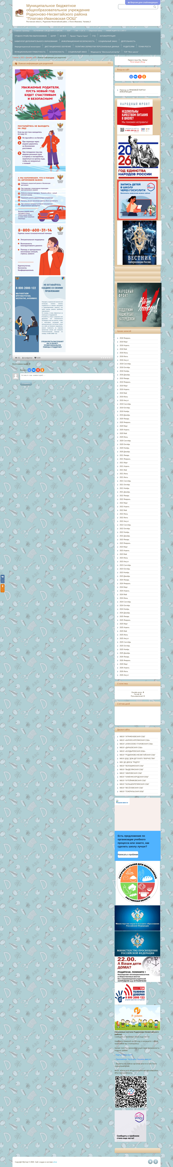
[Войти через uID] (29, 370)
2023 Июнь (124, 558)
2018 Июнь (124, 353)
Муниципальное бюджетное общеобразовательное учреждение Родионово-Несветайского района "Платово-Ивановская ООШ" (58, 12)
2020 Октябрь (125, 444)
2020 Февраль (125, 422)
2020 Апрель (124, 430)
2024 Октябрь (125, 605)
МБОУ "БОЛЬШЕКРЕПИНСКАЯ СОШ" (134, 784)
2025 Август (124, 638)
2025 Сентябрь (125, 642)
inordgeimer (28, 358)
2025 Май (123, 631)
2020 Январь (124, 419)
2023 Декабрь (125, 576)
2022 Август (124, 521)
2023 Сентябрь (125, 565)
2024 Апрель (124, 591)
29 (35, 57)
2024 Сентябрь (125, 602)
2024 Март (124, 587)
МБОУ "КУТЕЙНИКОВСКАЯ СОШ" (133, 780)
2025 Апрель (124, 627)
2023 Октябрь (125, 569)
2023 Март (124, 547)
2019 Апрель (124, 389)
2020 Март (124, 426)
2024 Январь (124, 580)
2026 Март (124, 664)
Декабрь (29, 57)
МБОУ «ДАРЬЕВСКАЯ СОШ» (131, 747)
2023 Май (123, 554)
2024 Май (123, 594)
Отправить (26, 383)
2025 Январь (124, 616)
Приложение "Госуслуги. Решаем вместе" (133, 1059)
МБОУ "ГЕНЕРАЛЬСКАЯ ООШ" (132, 791)
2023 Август (124, 561)
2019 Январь (124, 378)
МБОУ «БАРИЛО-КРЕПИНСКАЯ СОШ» (135, 740)
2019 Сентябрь (125, 404)
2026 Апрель (124, 668)
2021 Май (123, 470)
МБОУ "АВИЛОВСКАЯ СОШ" (131, 773)
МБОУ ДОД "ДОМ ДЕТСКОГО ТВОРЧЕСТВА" (137, 758)
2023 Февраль (125, 543)
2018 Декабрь (125, 375)
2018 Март (124, 342)
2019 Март (124, 386)
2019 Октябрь (125, 408)
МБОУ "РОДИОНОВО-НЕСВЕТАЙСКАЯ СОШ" (137, 755)
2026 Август (124, 675)
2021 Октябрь (125, 485)
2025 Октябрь (125, 646)
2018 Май (123, 349)
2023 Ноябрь (124, 572)
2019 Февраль (125, 382)
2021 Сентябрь (125, 481)
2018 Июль (124, 356)
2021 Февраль (125, 459)
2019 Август (124, 400)
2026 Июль (124, 671)
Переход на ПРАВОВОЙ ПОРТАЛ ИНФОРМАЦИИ (133, 91)
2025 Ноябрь (124, 649)
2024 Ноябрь (124, 609)
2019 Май (123, 393)
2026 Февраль (125, 660)
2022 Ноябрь (124, 532)
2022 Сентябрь (125, 525)
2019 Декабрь (125, 415)
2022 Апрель (124, 507)
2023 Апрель (124, 550)
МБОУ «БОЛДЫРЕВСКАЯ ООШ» (132, 751)
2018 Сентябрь (125, 364)
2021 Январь (124, 455)
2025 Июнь (124, 635)
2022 (22, 57)
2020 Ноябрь (124, 448)
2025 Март (124, 624)
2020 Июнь (124, 437)
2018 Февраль (125, 338)
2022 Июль (124, 518)
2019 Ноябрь (124, 411)
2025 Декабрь (125, 653)
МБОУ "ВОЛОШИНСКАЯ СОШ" (132, 766)
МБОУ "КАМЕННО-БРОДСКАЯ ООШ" (134, 777)
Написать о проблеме (128, 854)
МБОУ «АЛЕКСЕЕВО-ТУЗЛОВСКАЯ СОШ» (136, 744)
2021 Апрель (124, 466)
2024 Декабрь (125, 613)
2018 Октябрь (125, 367)
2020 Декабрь (125, 452)
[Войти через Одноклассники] (42, 370)
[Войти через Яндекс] (38, 370)
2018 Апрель (124, 345)
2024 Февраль (125, 583)
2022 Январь (124, 496)
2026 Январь (124, 657)
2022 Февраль (125, 499)
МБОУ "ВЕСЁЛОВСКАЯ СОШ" (131, 788)
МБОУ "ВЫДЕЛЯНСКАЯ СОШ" (131, 769)
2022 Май (123, 510)
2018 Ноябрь (124, 371)
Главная (15, 57)
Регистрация (135, 62)
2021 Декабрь (125, 492)
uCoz (55, 1162)
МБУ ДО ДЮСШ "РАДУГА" (130, 762)
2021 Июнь (124, 474)
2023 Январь (124, 539)
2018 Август (124, 360)
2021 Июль (124, 477)
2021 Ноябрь (124, 488)
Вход (143, 62)
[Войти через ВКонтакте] (34, 370)
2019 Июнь (124, 397)
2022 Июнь (124, 514)
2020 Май (123, 433)
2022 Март (124, 503)
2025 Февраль (125, 620)
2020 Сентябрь (125, 441)
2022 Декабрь (125, 536)
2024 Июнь (124, 598)
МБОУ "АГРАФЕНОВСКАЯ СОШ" (132, 737)
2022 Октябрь (125, 529)
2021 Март (124, 463)
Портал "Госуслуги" (124, 1055)
